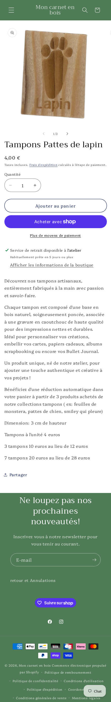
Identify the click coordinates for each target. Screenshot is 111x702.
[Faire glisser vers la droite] (67, 134)
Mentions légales (86, 698)
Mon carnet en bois (35, 665)
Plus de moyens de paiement (55, 235)
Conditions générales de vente (41, 698)
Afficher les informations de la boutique (51, 264)
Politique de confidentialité (35, 680)
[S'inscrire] (94, 560)
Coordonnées (79, 689)
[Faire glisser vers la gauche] (43, 134)
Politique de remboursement (68, 672)
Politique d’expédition (44, 689)
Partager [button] (18, 474)
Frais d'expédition (43, 165)
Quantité (12, 174)
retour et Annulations (33, 580)
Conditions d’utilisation (84, 680)
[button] (11, 10)
